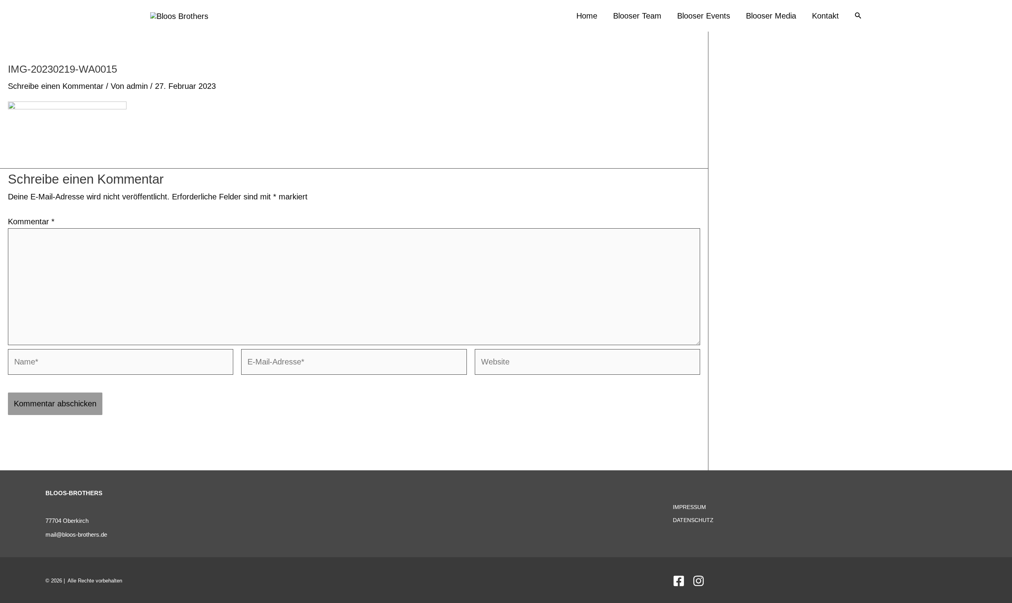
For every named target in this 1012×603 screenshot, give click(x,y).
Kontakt (825, 15)
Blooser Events (703, 15)
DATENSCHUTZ (693, 520)
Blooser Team (637, 15)
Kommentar (31, 221)
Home (586, 15)
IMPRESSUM (689, 507)
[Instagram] (698, 581)
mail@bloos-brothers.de (76, 535)
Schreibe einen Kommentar (56, 86)
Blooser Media (771, 15)
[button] (858, 16)
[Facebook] (679, 581)
